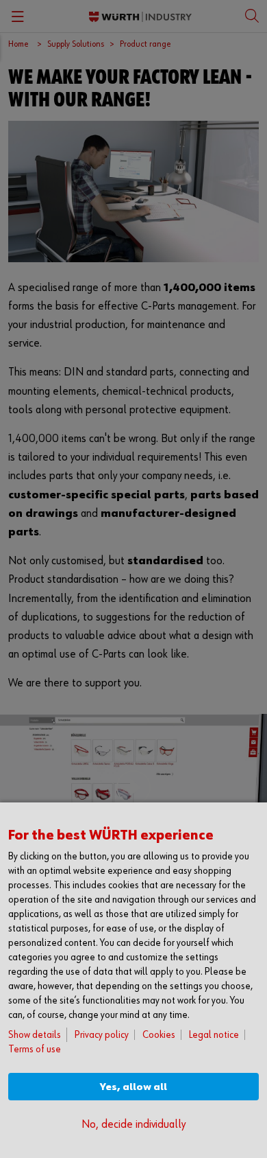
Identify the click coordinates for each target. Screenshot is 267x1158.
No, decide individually (133, 1125)
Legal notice (214, 1035)
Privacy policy (102, 1035)
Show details (34, 1035)
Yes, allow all (133, 1087)
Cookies (158, 1035)
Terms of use (34, 1049)
